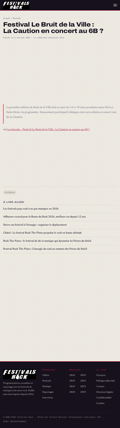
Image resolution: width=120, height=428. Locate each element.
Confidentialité (103, 398)
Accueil (6, 18)
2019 (83, 391)
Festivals (17, 18)
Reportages (48, 392)
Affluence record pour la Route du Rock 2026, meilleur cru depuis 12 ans (44, 217)
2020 (72, 391)
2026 (72, 374)
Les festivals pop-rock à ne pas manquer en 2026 (31, 209)
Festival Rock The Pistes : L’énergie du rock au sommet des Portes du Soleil (45, 249)
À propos (100, 375)
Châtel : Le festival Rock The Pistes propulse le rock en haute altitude (42, 233)
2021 (83, 386)
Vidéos (45, 375)
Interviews (47, 398)
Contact (100, 386)
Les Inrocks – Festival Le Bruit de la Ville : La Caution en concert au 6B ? (48, 129)
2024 (72, 380)
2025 (83, 374)
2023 (83, 380)
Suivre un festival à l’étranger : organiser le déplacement (35, 225)
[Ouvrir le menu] (115, 5)
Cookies (100, 403)
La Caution (10, 192)
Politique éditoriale (105, 381)
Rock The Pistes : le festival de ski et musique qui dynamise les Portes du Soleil (47, 241)
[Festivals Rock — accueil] (16, 5)
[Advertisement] (60, 65)
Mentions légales (104, 392)
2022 (72, 386)
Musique (46, 386)
